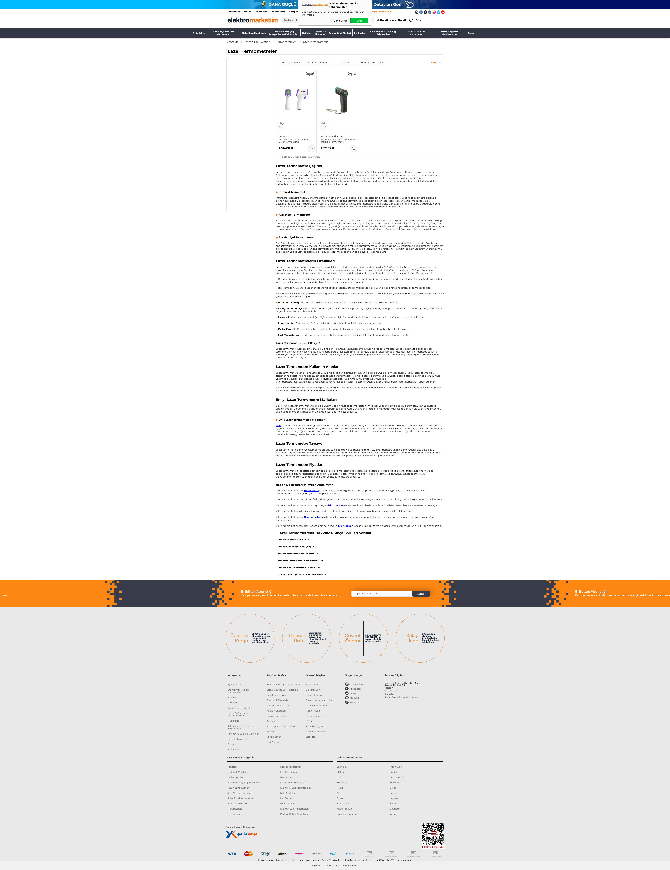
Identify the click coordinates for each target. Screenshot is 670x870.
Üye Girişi (385, 20)
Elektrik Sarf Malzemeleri (294, 808)
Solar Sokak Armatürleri (240, 798)
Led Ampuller (235, 777)
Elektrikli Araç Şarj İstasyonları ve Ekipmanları (284, 33)
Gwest (340, 798)
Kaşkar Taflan (344, 808)
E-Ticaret (324, 865)
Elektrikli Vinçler (236, 772)
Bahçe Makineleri (277, 715)
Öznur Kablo (397, 777)
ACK (339, 793)
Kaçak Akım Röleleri (278, 695)
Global (393, 787)
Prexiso (283, 136)
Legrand (394, 798)
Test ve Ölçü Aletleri (340, 33)
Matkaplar (359, 33)
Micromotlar (287, 803)
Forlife (393, 793)
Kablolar (306, 33)
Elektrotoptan (278, 11)
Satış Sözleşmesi (315, 726)
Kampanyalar (296, 11)
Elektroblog (312, 684)
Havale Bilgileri (314, 715)
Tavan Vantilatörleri (238, 787)
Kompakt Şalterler (290, 766)
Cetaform (395, 808)
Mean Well (396, 766)
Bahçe (471, 33)
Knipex (394, 803)
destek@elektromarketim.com (401, 696)
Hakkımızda (233, 11)
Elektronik (233, 749)
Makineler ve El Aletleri (240, 707)
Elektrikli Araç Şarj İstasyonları (284, 684)
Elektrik (231, 697)
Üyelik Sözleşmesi (316, 731)
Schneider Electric (332, 136)
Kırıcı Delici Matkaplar (292, 782)
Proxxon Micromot (347, 813)
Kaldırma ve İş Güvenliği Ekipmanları (383, 33)
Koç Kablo (342, 782)
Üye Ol (402, 20)
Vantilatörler (274, 736)
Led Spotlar (273, 742)
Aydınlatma (199, 33)
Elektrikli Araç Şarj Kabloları (282, 689)
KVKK (309, 721)
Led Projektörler (289, 772)
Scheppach (343, 803)
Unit (339, 777)
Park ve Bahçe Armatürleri (295, 813)
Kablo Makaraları (276, 710)
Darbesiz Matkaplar (278, 705)
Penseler (272, 721)
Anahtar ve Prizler (237, 803)
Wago (393, 813)
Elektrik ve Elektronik (254, 33)
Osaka (393, 772)
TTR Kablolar (234, 813)
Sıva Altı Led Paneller (239, 793)
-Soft (315, 865)
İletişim (247, 11)
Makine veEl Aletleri (320, 33)
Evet (359, 20)
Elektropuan (313, 689)
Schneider (342, 766)
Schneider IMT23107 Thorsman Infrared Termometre (338, 140)
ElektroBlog (261, 11)
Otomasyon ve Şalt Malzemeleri (223, 33)
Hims (340, 787)
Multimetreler (235, 808)
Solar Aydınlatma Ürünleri (281, 726)
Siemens (395, 782)
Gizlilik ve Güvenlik (317, 705)
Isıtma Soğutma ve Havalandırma (238, 714)
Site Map (311, 736)
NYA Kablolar (287, 793)
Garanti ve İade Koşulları (319, 700)
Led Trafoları (287, 798)
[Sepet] (410, 20)
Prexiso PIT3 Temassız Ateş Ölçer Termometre (293, 140)
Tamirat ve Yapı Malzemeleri (416, 33)
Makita (341, 772)
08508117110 (391, 690)
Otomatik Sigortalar (278, 700)
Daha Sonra (340, 20)
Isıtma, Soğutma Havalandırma (449, 33)
